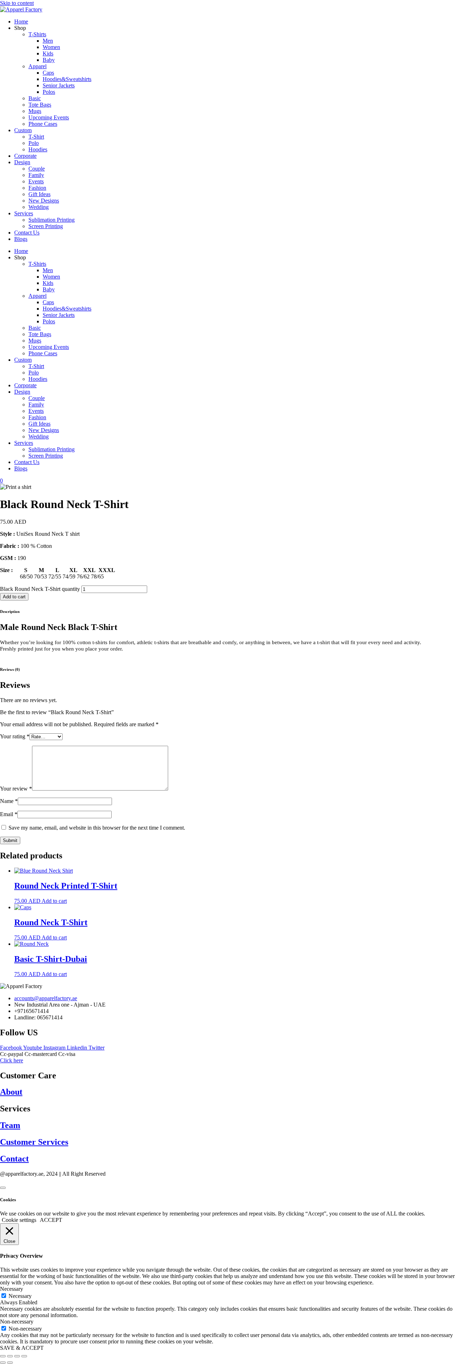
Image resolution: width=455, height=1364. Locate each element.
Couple (36, 169)
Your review (16, 789)
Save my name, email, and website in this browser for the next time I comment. (97, 828)
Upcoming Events (48, 117)
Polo (33, 143)
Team (10, 1125)
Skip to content (17, 3)
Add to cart (14, 596)
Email (8, 814)
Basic (34, 98)
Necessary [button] (11, 1289)
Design (22, 162)
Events (36, 181)
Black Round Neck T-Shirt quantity (40, 589)
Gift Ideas (39, 194)
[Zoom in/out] (3, 1356)
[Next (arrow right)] (10, 1363)
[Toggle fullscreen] (10, 1356)
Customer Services (34, 1142)
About (11, 1091)
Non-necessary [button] (16, 1322)
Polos (49, 92)
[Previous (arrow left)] (3, 1363)
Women (51, 47)
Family (36, 175)
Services (23, 213)
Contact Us (26, 233)
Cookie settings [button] (19, 1220)
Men (48, 41)
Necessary (20, 1296)
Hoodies (37, 149)
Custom (23, 130)
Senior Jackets (59, 85)
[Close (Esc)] (24, 1356)
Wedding (38, 207)
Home (21, 21)
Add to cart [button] (54, 901)
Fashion (37, 188)
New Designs (43, 201)
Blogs (20, 239)
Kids (48, 53)
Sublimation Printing (51, 220)
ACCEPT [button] (51, 1220)
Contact (14, 1158)
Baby (49, 60)
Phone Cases (42, 124)
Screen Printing (45, 226)
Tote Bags (39, 105)
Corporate (25, 156)
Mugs (34, 111)
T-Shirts (37, 34)
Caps (48, 73)
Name (9, 801)
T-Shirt (36, 137)
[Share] (17, 1356)
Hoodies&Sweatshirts (67, 79)
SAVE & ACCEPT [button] (22, 1348)
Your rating (15, 736)
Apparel (37, 66)
